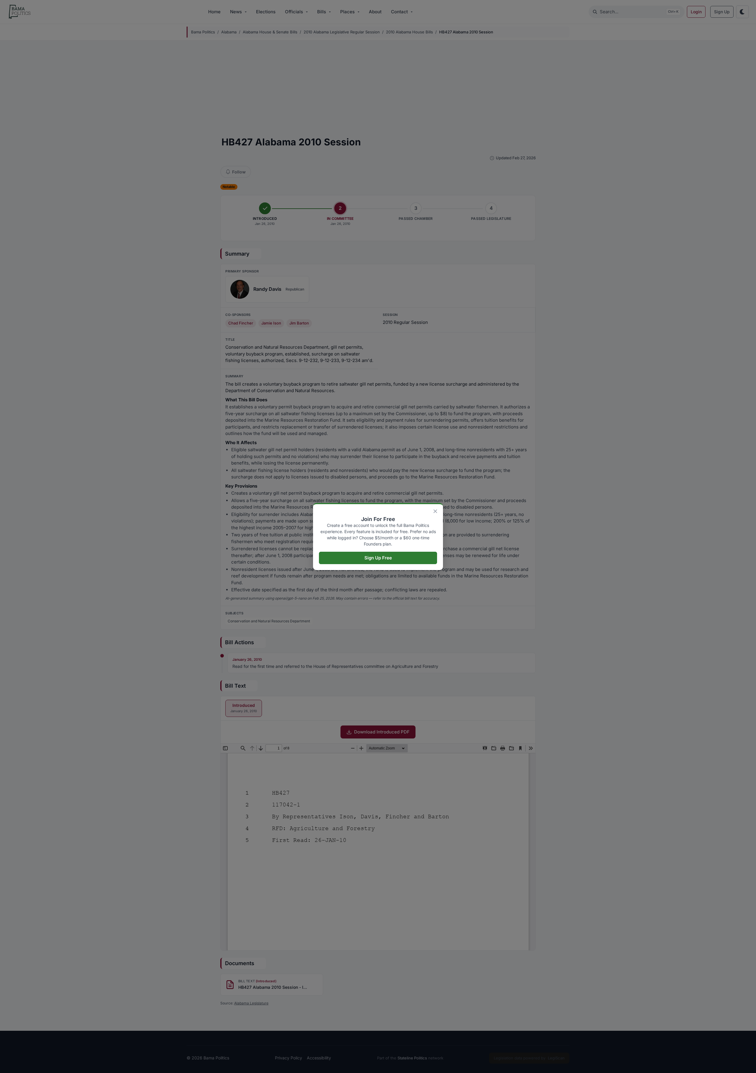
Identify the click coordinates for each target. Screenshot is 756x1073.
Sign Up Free (378, 558)
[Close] (435, 511)
